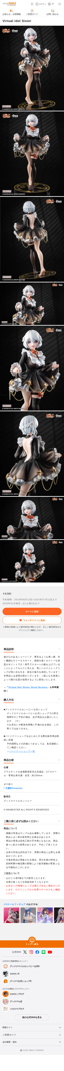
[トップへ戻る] (32, 940)
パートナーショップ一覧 (22, 751)
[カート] (32, 4)
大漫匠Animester (14, 788)
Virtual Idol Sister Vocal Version (27, 687)
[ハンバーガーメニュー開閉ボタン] (60, 4)
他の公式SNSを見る (32, 1017)
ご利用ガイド (9, 1035)
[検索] (27, 4)
